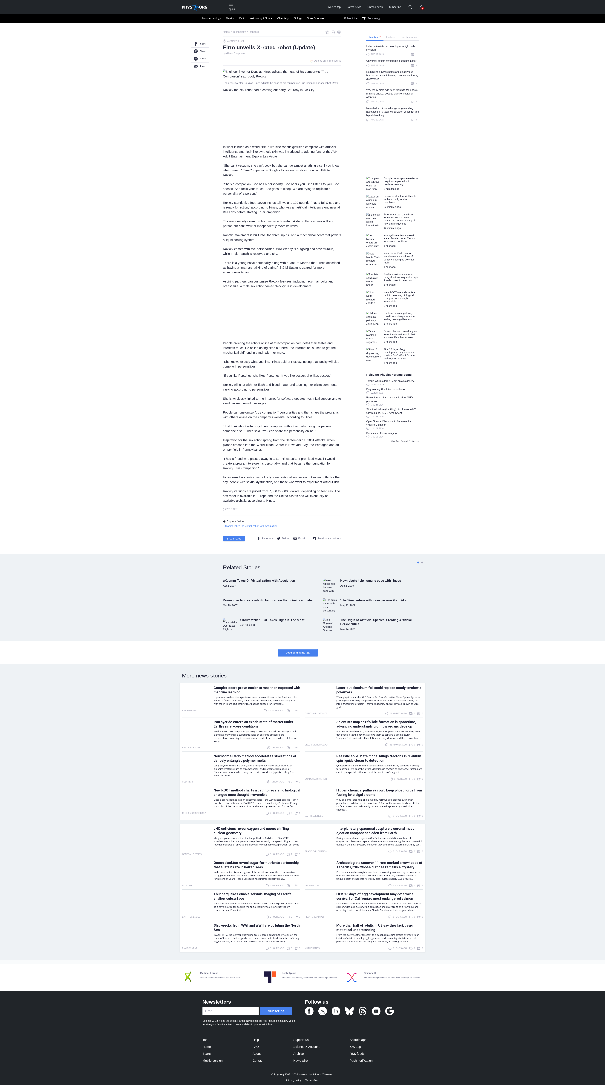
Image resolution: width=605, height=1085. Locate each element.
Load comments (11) (298, 652)
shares (234, 538)
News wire (300, 1060)
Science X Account (306, 1046)
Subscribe (395, 7)
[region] (392, 85)
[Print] (339, 32)
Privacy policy (293, 1080)
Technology (373, 18)
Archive (298, 1053)
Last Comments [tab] (409, 37)
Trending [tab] (373, 37)
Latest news (354, 7)
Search (207, 1053)
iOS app (355, 1046)
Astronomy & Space (261, 18)
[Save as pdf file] (333, 32)
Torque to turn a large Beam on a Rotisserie (390, 381)
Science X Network (323, 1074)
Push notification (361, 1060)
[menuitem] (211, 18)
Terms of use (312, 1080)
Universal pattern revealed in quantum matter (391, 61)
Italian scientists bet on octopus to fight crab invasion (390, 48)
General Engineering (410, 441)
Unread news (375, 7)
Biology (298, 18)
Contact (258, 1060)
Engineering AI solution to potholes (385, 389)
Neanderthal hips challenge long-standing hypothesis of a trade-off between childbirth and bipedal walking (392, 112)
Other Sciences (315, 18)
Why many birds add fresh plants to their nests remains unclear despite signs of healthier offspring (392, 93)
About (257, 1053)
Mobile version (212, 1060)
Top (204, 1040)
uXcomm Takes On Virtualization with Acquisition (250, 526)
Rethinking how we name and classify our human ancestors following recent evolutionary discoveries (392, 75)
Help (256, 1040)
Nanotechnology (211, 18)
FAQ (256, 1046)
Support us (301, 1040)
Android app (358, 1040)
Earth (242, 18)
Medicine (352, 18)
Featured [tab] (390, 37)
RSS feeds (357, 1053)
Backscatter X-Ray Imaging (381, 433)
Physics (230, 18)
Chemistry (283, 18)
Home (206, 1046)
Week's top (334, 7)
